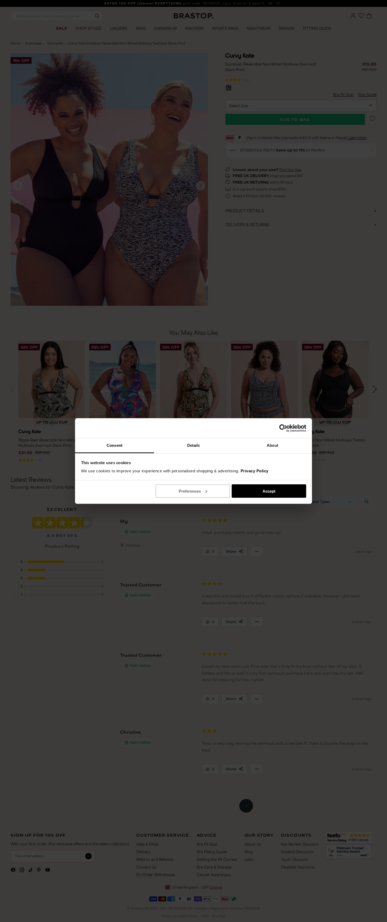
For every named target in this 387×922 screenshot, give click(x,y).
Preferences (190, 491)
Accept (268, 491)
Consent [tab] (114, 445)
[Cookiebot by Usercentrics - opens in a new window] (283, 428)
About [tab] (272, 445)
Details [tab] (193, 445)
